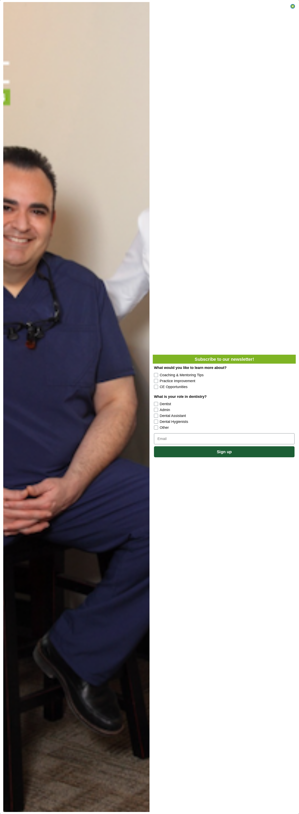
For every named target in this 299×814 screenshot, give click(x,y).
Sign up (224, 452)
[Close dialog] (293, 6)
